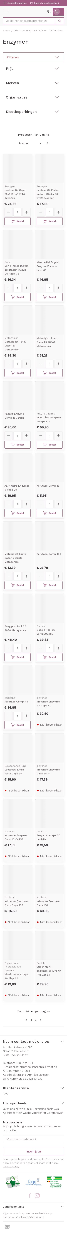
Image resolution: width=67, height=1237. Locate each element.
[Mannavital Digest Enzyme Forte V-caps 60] (49, 244)
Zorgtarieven (55, 1112)
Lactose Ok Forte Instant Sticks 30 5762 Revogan (47, 194)
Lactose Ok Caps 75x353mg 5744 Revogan (14, 194)
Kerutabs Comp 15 (48, 485)
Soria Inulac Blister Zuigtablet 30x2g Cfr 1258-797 (16, 269)
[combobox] (29, 20)
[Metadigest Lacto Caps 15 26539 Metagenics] (17, 536)
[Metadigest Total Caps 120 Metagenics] (17, 320)
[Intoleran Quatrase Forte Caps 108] (17, 879)
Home (6, 30)
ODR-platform (35, 1217)
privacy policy (11, 1166)
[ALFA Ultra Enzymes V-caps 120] (49, 396)
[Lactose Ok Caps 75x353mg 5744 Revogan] (17, 168)
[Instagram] (37, 1195)
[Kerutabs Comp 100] (49, 536)
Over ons (9, 1109)
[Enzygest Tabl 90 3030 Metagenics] (17, 608)
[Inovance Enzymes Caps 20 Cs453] (17, 813)
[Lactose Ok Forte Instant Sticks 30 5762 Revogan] (49, 168)
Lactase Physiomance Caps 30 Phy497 (16, 974)
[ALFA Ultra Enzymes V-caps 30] (17, 467)
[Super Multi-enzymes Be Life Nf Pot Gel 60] (49, 945)
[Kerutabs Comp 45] (17, 680)
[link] (26, 1020)
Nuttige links (24, 1109)
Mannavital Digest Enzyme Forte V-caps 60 (48, 266)
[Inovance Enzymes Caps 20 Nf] (49, 748)
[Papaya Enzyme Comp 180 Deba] (17, 396)
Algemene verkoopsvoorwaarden (23, 1213)
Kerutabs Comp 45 (16, 701)
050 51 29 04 (24, 1063)
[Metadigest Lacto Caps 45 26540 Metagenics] (49, 320)
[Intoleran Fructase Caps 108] (49, 879)
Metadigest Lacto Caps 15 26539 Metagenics (15, 557)
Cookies (21, 1217)
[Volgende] (40, 1020)
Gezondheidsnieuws (46, 1109)
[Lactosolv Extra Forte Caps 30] (17, 748)
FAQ (5, 1093)
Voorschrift (39, 1112)
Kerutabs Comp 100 (49, 553)
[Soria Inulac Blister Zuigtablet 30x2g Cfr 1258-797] (17, 244)
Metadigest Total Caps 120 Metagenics (15, 345)
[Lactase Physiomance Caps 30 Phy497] (17, 945)
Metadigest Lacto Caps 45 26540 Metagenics (47, 342)
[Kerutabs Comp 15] (49, 467)
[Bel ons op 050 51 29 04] (49, 11)
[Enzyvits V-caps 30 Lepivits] (49, 813)
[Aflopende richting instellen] (48, 143)
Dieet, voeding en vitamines (30, 30)
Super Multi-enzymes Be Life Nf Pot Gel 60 (49, 970)
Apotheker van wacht (17, 1112)
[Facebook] (30, 1195)
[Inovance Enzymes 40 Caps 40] (49, 680)
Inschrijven (33, 1151)
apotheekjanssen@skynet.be (38, 1067)
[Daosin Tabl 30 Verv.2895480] (49, 608)
